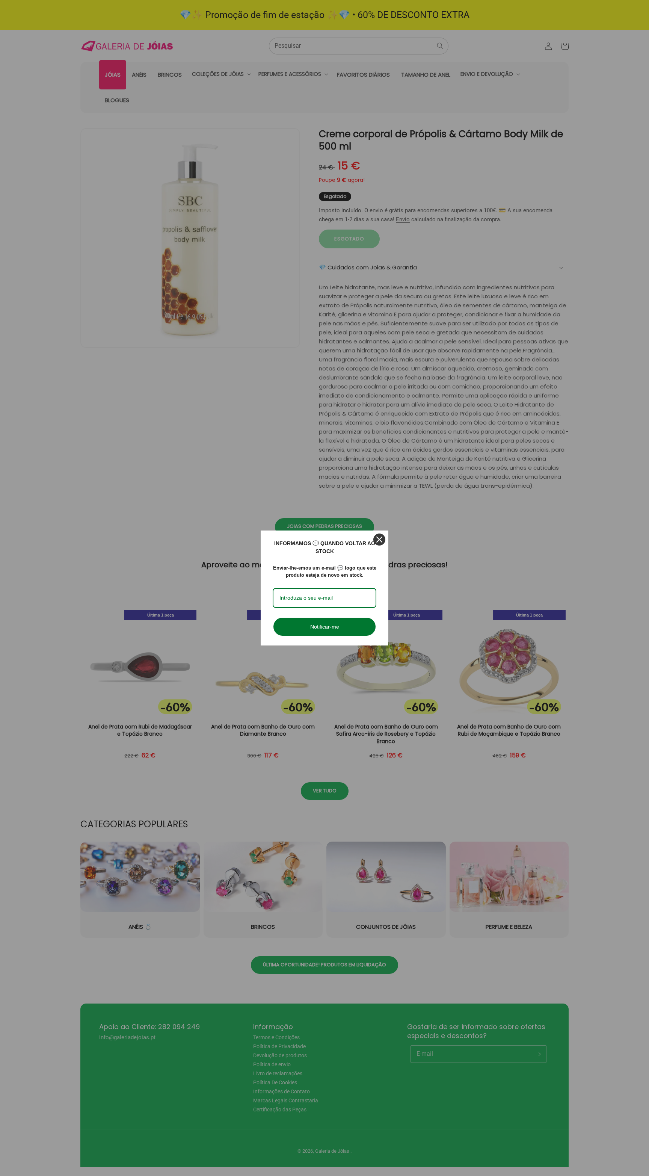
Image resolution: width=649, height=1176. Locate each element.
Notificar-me (324, 627)
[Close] (379, 540)
